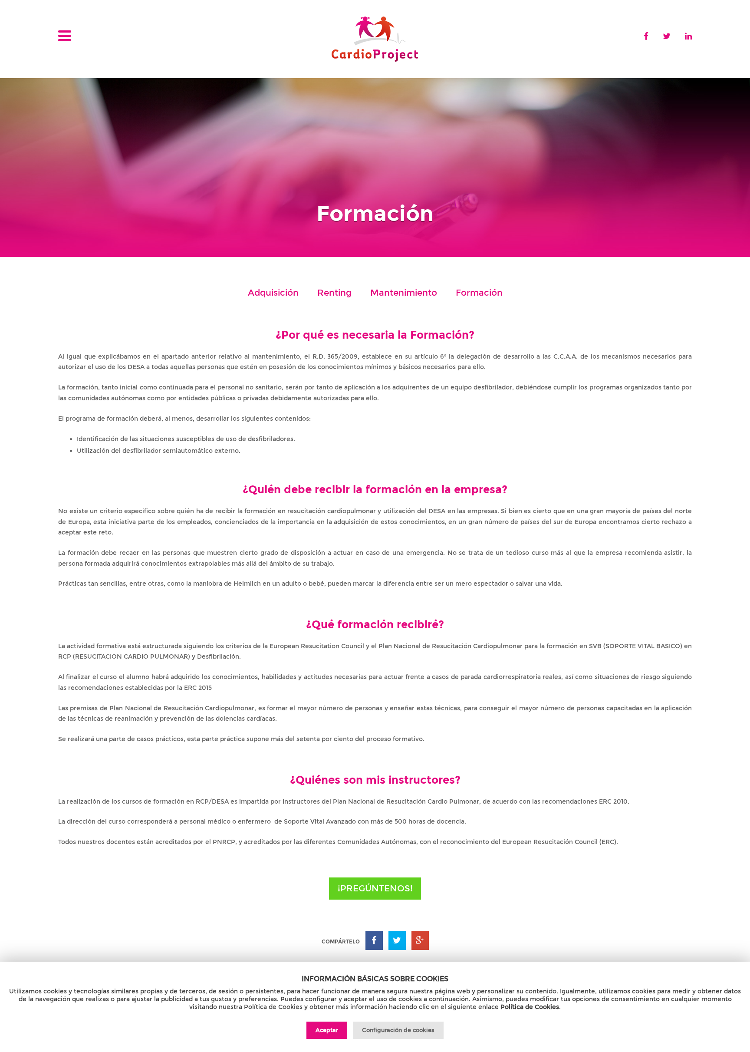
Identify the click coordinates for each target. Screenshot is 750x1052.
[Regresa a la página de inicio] (375, 39)
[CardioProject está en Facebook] (646, 36)
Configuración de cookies (398, 1029)
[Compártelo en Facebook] (374, 940)
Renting (334, 292)
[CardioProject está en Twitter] (667, 36)
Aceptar (327, 1029)
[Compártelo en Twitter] (397, 940)
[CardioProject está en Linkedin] (688, 36)
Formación (479, 292)
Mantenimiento (403, 292)
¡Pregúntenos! (375, 888)
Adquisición (273, 292)
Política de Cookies (529, 1007)
